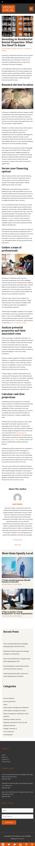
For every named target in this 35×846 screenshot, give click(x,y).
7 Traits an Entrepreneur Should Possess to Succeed (16, 581)
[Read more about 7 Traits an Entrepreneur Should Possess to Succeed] (17, 567)
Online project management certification (16, 707)
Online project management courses (14, 710)
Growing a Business (7, 584)
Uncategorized (7, 734)
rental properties (21, 433)
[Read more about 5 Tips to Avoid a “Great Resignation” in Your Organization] (17, 599)
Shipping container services (12, 719)
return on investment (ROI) (18, 323)
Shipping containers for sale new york (15, 722)
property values (14, 439)
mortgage (11, 218)
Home (5, 704)
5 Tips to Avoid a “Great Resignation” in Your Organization (17, 613)
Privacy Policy (6, 761)
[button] (17, 2)
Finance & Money (8, 698)
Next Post (17, 545)
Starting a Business (9, 725)
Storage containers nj (10, 728)
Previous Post (17, 540)
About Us (5, 757)
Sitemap (21, 838)
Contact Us (5, 759)
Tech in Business (8, 731)
